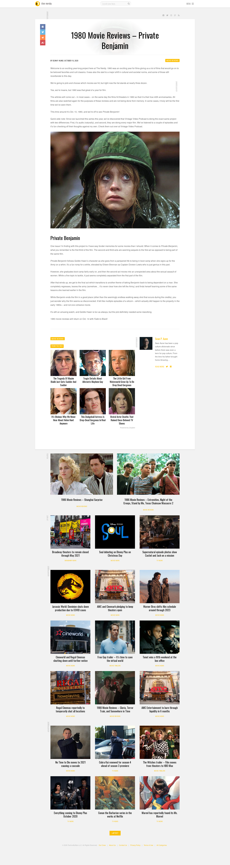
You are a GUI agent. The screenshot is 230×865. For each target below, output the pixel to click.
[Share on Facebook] (42, 26)
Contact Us (123, 845)
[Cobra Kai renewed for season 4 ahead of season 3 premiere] (115, 742)
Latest (115, 833)
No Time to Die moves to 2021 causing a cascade (70, 764)
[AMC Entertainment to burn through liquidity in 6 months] (160, 687)
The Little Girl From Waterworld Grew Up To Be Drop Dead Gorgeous (122, 381)
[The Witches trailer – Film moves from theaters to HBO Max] (160, 742)
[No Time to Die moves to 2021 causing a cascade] (70, 742)
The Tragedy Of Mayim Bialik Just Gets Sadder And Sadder (63, 381)
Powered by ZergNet (127, 428)
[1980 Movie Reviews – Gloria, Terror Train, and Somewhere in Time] (115, 687)
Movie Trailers (115, 666)
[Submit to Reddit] (42, 37)
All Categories (162, 845)
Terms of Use (148, 845)
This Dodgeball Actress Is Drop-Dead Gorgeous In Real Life (93, 420)
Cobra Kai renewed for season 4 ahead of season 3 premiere (115, 764)
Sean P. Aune (161, 339)
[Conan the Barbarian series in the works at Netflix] (115, 792)
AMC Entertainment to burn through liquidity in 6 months (159, 709)
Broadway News (70, 561)
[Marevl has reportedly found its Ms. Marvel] (160, 792)
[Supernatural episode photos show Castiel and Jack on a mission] (160, 532)
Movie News (115, 561)
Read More (159, 366)
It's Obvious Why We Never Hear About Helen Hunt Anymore (64, 420)
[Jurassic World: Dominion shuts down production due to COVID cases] (70, 586)
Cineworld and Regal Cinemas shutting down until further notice (70, 659)
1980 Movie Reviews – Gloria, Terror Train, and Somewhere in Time (115, 709)
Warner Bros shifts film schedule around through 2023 (159, 608)
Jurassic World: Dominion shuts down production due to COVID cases (70, 608)
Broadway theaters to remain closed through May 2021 (70, 553)
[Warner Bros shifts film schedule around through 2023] (160, 586)
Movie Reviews (172, 60)
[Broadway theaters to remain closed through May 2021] (70, 532)
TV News (160, 561)
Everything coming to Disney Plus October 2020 (70, 814)
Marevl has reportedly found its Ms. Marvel (159, 814)
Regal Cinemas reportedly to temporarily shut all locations (70, 709)
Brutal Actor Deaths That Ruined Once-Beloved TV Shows (122, 420)
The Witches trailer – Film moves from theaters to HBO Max (159, 764)
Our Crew (102, 845)
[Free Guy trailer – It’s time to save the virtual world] (115, 637)
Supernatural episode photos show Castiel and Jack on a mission (159, 553)
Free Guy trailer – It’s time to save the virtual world (115, 659)
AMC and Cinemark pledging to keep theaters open (115, 608)
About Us (112, 845)
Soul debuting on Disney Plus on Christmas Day (115, 553)
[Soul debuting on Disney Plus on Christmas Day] (115, 532)
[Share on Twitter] (42, 32)
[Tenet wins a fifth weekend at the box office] (160, 637)
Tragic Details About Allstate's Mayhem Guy (92, 379)
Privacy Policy (135, 845)
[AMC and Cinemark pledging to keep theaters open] (115, 586)
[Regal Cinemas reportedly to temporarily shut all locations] (70, 687)
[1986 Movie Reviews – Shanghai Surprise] (81, 474)
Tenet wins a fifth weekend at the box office (159, 659)
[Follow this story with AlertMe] (42, 42)
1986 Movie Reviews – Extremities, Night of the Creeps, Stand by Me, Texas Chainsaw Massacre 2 (148, 501)
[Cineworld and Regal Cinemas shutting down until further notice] (70, 637)
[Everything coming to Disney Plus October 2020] (70, 792)
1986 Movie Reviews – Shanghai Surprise (81, 499)
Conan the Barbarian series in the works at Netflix (115, 814)
